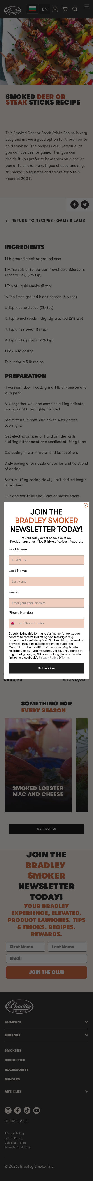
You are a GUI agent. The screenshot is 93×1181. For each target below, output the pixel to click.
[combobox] (16, 623)
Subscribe (46, 668)
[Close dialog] (86, 505)
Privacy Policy (48, 657)
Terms (65, 657)
